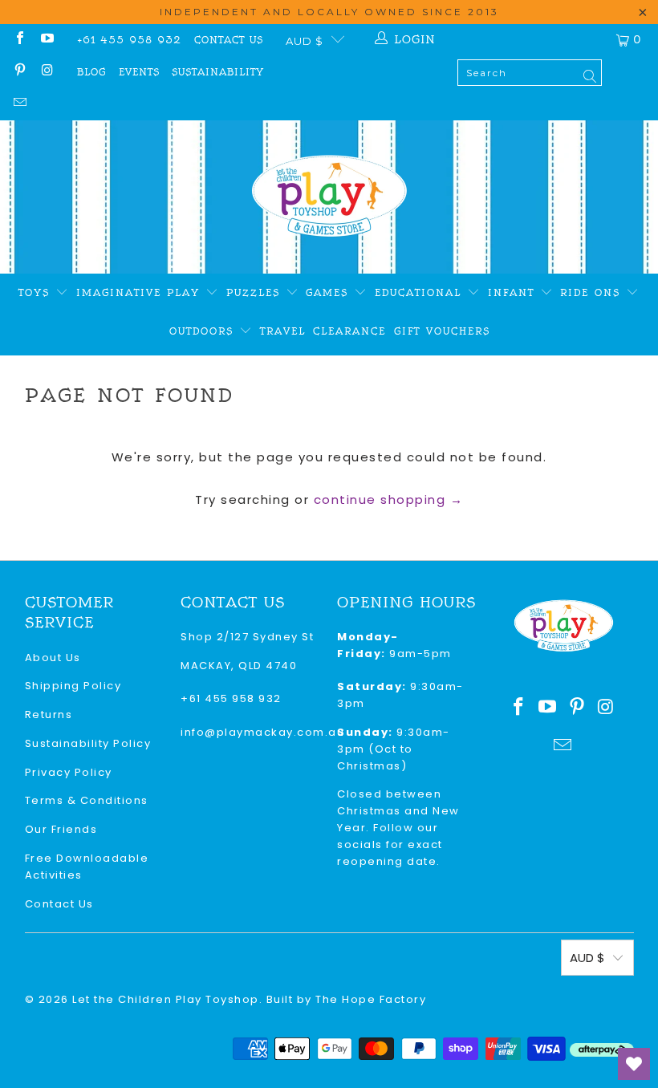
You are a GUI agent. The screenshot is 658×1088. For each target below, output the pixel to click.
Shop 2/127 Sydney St (247, 636)
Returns (49, 714)
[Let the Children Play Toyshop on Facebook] (19, 39)
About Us (53, 657)
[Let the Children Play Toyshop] (329, 197)
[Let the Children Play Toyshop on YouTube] (46, 39)
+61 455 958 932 (129, 40)
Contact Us (228, 40)
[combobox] (529, 72)
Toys (36, 292)
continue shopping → (389, 499)
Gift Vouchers (442, 331)
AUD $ (304, 41)
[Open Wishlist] (634, 1064)
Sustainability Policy (88, 743)
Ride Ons (593, 292)
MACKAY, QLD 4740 (239, 665)
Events (139, 72)
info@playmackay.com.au (262, 732)
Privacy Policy (68, 772)
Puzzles (256, 292)
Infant (514, 292)
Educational (421, 292)
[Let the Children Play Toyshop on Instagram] (46, 71)
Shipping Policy (73, 685)
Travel (283, 331)
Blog (91, 72)
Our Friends (61, 829)
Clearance (349, 331)
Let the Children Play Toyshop (165, 999)
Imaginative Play (140, 292)
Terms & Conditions (86, 800)
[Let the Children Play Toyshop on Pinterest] (19, 71)
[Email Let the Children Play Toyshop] (19, 104)
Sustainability (218, 72)
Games (330, 292)
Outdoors (204, 331)
